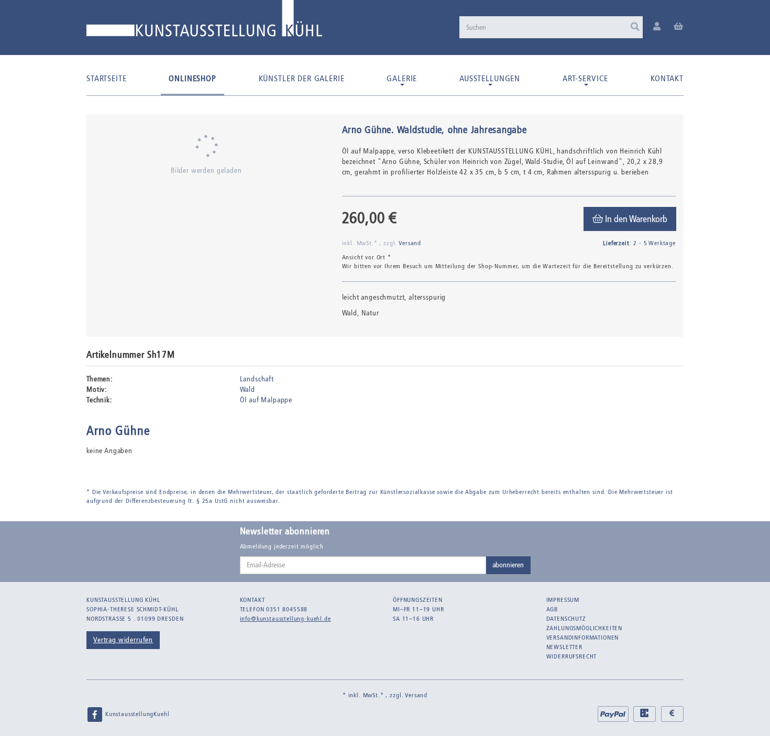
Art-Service (585, 78)
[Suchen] (635, 27)
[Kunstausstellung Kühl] (204, 22)
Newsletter (564, 647)
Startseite (106, 78)
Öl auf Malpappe (266, 400)
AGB (552, 609)
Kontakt (667, 78)
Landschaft (257, 379)
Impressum (563, 600)
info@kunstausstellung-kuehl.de (285, 618)
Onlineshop (192, 78)
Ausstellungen (489, 78)
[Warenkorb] (679, 27)
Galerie (402, 78)
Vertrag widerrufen (123, 639)
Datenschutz (566, 619)
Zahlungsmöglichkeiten (584, 628)
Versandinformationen (582, 637)
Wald (247, 389)
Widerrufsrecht (571, 656)
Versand (410, 243)
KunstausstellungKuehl (136, 714)
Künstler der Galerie (302, 78)
